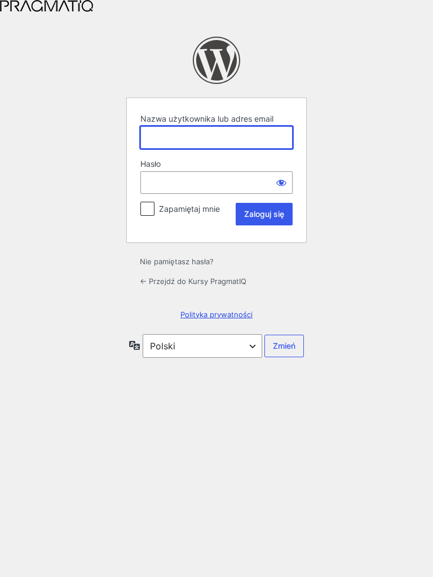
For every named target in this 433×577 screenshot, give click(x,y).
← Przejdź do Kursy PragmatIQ (193, 281)
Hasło (150, 163)
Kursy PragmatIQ (216, 60)
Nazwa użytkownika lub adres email (206, 118)
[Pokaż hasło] (281, 182)
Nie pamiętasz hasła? (177, 261)
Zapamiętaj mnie (189, 209)
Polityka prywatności (216, 314)
